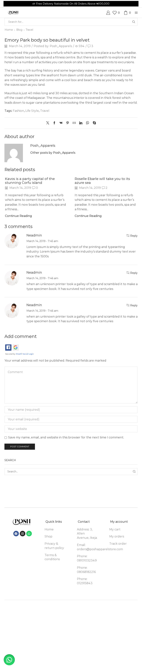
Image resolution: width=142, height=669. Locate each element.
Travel (29, 29)
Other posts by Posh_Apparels (52, 152)
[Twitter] (48, 123)
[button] (9, 659)
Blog (19, 29)
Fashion (18, 111)
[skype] (93, 123)
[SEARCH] (134, 471)
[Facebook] (54, 123)
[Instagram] (22, 533)
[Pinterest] (67, 123)
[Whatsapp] (29, 533)
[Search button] (133, 21)
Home (9, 29)
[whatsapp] (87, 123)
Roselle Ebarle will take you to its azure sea (102, 181)
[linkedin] (80, 123)
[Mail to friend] (74, 123)
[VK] (61, 123)
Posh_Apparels (61, 46)
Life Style (32, 111)
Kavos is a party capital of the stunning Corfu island (30, 181)
